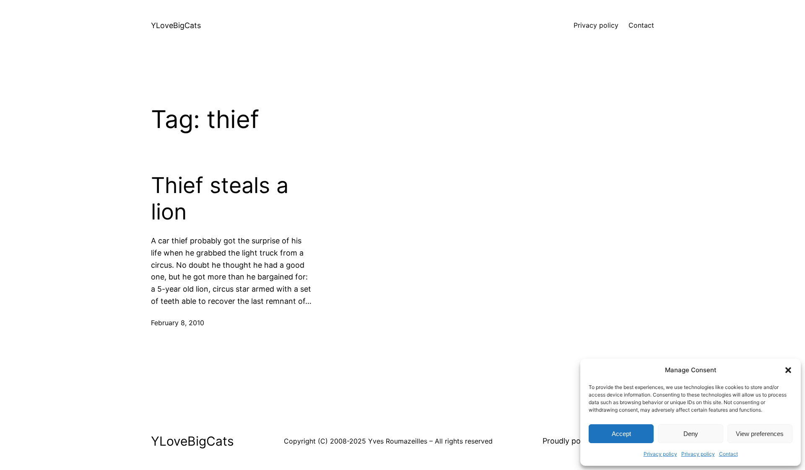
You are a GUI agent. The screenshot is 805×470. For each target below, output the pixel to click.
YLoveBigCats (176, 25)
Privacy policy (660, 454)
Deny (690, 433)
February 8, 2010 (177, 323)
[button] (788, 370)
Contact (728, 454)
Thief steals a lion (219, 198)
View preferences (760, 433)
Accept (621, 433)
